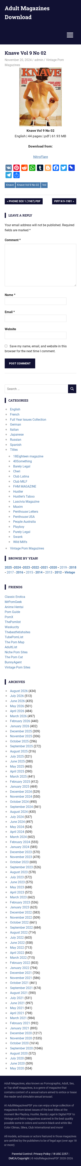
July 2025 (17, 756)
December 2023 (21, 852)
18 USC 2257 (60, 1153)
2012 (58, 572)
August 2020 (19, 1053)
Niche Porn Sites (16, 652)
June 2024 (17, 822)
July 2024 (17, 817)
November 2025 (21, 736)
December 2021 (21, 973)
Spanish (15, 445)
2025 (8, 567)
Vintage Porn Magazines (27, 548)
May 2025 (17, 766)
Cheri (16, 471)
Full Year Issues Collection (28, 419)
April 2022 (17, 953)
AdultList (11, 647)
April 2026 (17, 711)
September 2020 (21, 1048)
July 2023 (17, 877)
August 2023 (19, 872)
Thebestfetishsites (17, 632)
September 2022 (21, 927)
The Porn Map (14, 642)
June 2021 (17, 1003)
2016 (19, 572)
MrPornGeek (13, 602)
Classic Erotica (15, 597)
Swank (18, 537)
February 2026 (20, 721)
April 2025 (17, 771)
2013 (48, 572)
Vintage (69, 572)
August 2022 (19, 932)
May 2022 (17, 947)
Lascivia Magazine (26, 501)
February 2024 (20, 842)
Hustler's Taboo (24, 496)
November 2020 (21, 1038)
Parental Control (22, 1153)
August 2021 (19, 993)
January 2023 (19, 907)
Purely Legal (21, 532)
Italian (14, 429)
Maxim (18, 507)
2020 (53, 567)
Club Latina (21, 476)
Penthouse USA (24, 517)
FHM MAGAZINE (24, 486)
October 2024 (19, 802)
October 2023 (19, 862)
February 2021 (20, 1023)
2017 (10, 572)
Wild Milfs (20, 542)
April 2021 (17, 1013)
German (15, 424)
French (14, 414)
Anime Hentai (14, 607)
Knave (10, 184)
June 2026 (17, 701)
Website (10, 329)
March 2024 (18, 837)
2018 (72, 567)
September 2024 (21, 807)
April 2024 (17, 832)
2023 (26, 567)
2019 (63, 567)
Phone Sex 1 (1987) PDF (24, 201)
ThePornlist (13, 622)
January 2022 (19, 968)
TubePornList (14, 637)
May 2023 (17, 887)
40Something (22, 461)
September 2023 (21, 867)
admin (38, 60)
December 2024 (21, 792)
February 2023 (20, 902)
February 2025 (20, 781)
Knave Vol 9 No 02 (28, 184)
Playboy (18, 527)
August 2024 (19, 812)
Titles (14, 450)
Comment (13, 240)
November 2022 (21, 917)
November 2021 (21, 978)
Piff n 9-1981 (63, 201)
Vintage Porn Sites (17, 667)
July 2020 (17, 1058)
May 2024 (17, 827)
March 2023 (18, 897)
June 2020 (17, 1063)
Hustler (18, 491)
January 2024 (19, 847)
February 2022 (20, 963)
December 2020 (21, 1033)
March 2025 (18, 776)
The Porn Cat (14, 657)
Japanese (17, 434)
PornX (9, 617)
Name (10, 295)
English (15, 409)
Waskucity (12, 627)
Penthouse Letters (25, 511)
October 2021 (19, 983)
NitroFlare (40, 157)
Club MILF (20, 481)
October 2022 (19, 922)
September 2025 (21, 746)
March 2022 (18, 958)
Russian (15, 440)
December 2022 (21, 912)
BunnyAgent (13, 662)
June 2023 (17, 882)
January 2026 (19, 726)
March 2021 (18, 1018)
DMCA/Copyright (19, 1158)
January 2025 (19, 786)
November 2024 (21, 796)
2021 (44, 567)
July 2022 (17, 937)
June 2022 (17, 943)
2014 (38, 572)
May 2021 (17, 1008)
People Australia (24, 522)
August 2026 (19, 691)
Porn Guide (12, 612)
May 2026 (17, 706)
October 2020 (19, 1043)
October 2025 (19, 741)
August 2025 (19, 751)
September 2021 (21, 988)
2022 (35, 567)
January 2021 (19, 1028)
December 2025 (21, 731)
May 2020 (17, 1068)
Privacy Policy (42, 1153)
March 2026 (18, 716)
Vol (44, 184)
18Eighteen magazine (28, 456)
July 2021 (17, 998)
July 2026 (17, 696)
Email (10, 312)
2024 (17, 567)
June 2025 (17, 761)
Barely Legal (21, 466)
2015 (29, 572)
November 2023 (21, 857)
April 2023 (17, 892)
